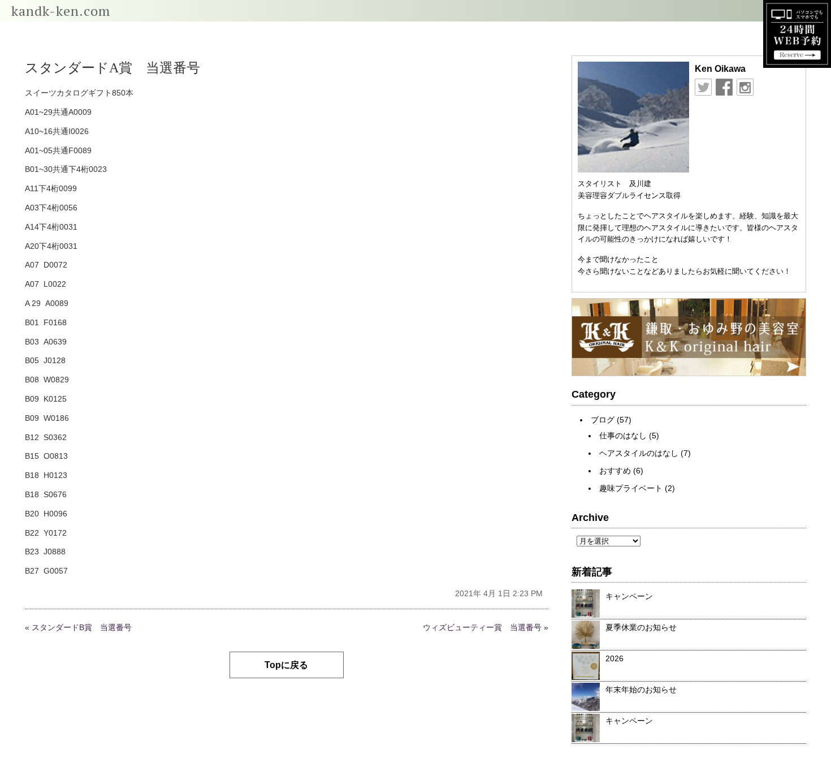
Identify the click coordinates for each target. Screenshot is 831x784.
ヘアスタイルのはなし (638, 453)
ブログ (602, 419)
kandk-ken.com (60, 11)
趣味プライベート (631, 488)
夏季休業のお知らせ (641, 627)
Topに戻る (286, 665)
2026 (614, 658)
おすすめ (615, 470)
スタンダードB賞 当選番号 (82, 627)
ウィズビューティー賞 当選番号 (482, 627)
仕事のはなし (623, 435)
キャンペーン (629, 596)
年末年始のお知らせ (641, 689)
